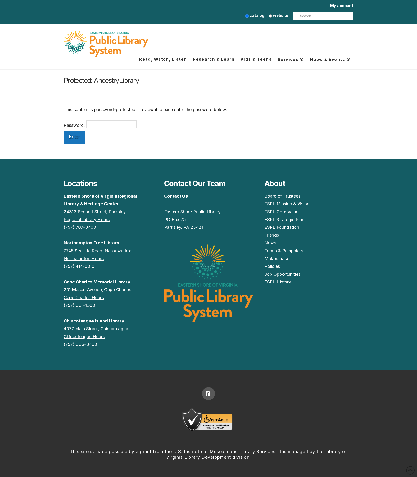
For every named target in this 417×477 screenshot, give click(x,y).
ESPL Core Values (282, 211)
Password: (75, 125)
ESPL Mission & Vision (286, 203)
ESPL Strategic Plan (284, 219)
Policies (272, 266)
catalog (256, 15)
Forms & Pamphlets (283, 250)
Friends (271, 235)
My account (341, 5)
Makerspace (276, 258)
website (280, 15)
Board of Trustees (282, 196)
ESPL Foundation (281, 227)
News (270, 242)
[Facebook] (208, 393)
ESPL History (277, 281)
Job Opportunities (282, 274)
